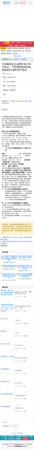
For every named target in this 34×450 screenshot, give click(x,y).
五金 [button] (22, 51)
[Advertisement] (17, 24)
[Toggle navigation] (30, 3)
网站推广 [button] (11, 45)
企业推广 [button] (29, 42)
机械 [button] (26, 51)
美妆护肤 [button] (15, 48)
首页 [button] (3, 42)
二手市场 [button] (14, 53)
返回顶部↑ (26, 439)
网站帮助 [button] (22, 45)
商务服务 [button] (9, 51)
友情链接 (18, 439)
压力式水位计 (19, 345)
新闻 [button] (7, 42)
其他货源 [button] (3, 53)
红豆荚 (17, 333)
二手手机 (17, 320)
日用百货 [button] (3, 51)
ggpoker (14, 433)
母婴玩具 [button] (27, 48)
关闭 (6, 103)
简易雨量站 (18, 370)
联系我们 (25, 436)
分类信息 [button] (3, 48)
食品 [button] (29, 51)
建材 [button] (19, 51)
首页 (10, 59)
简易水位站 (18, 383)
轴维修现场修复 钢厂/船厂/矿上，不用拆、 (23, 307)
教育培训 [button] (9, 53)
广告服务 (18, 436)
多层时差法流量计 (20, 395)
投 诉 (4, 94)
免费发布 (23, 3)
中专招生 (20, 433)
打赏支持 (11, 436)
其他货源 (23, 59)
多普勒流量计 (19, 408)
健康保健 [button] (21, 48)
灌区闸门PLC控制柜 (21, 358)
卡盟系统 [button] (12, 42)
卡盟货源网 (17, 446)
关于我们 (4, 436)
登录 (16, 3)
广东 (10, 101)
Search (15, 426)
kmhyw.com (19, 444)
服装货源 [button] (10, 48)
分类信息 (16, 59)
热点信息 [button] (24, 42)
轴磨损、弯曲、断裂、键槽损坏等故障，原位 (23, 292)
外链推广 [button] (17, 45)
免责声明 (11, 439)
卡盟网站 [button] (18, 42)
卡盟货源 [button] (14, 51)
